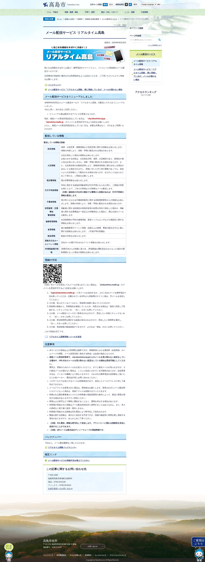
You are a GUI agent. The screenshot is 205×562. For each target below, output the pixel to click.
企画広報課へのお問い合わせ (60, 489)
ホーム (59, 19)
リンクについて (100, 555)
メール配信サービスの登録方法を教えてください (69, 460)
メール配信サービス (109, 19)
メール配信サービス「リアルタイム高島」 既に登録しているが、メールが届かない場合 (85, 90)
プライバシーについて (118, 555)
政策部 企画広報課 (92, 19)
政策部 (79, 19)
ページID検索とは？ (155, 45)
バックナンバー (54, 85)
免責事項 (88, 555)
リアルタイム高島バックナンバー (62, 447)
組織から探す (70, 19)
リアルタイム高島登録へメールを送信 (65, 337)
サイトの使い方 (75, 555)
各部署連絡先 (61, 555)
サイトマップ (48, 555)
